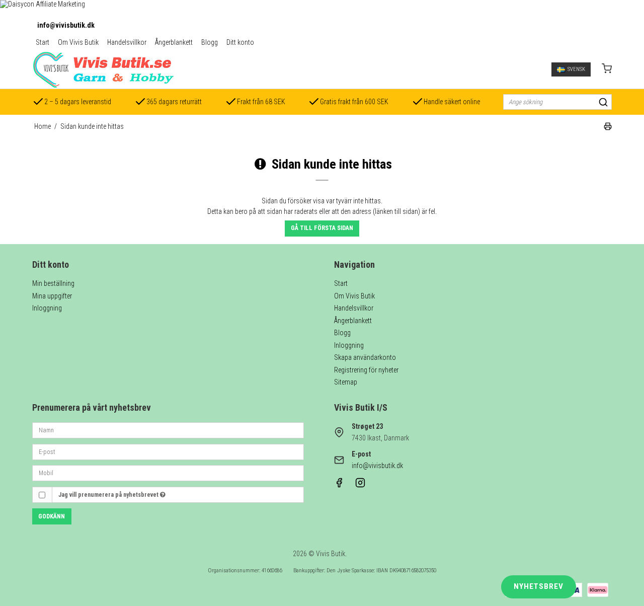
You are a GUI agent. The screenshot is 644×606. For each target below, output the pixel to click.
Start (42, 42)
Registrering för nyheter (366, 370)
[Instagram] (360, 485)
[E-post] (168, 451)
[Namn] (168, 430)
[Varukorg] (607, 69)
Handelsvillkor (126, 42)
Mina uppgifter (52, 296)
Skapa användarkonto (365, 357)
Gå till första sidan (322, 228)
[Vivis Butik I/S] (103, 70)
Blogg (209, 42)
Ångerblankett (174, 42)
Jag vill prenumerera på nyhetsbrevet (109, 494)
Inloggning (47, 308)
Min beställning (53, 283)
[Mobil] (168, 473)
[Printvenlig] (608, 128)
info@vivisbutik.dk (66, 25)
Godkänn (51, 516)
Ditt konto (240, 42)
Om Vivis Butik (78, 42)
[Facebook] (339, 485)
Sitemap (345, 382)
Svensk (576, 69)
